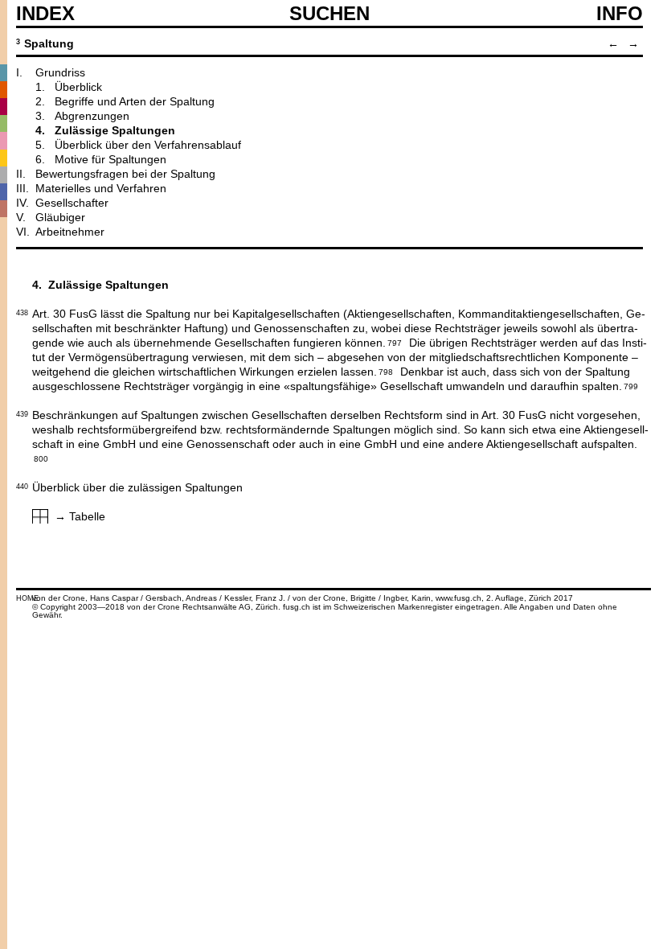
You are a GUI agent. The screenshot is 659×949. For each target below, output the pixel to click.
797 (394, 342)
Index (45, 13)
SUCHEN (329, 12)
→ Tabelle (80, 516)
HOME (27, 598)
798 (386, 371)
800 (41, 457)
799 (631, 385)
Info (619, 13)
